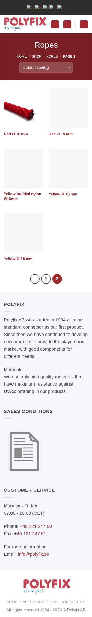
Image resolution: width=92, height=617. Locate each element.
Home (22, 56)
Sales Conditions (39, 602)
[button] (67, 24)
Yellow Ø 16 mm (63, 194)
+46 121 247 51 (30, 533)
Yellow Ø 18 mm (18, 259)
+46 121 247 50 (36, 526)
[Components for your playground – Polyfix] (25, 24)
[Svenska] (61, 7)
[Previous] (35, 279)
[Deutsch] (39, 7)
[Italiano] (46, 7)
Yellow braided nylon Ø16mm (22, 196)
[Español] (53, 7)
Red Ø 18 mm (61, 134)
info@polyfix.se (33, 554)
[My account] (55, 24)
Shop (36, 56)
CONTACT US (73, 602)
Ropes (52, 56)
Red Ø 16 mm (16, 134)
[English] (31, 7)
